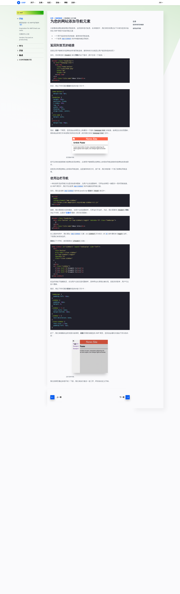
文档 (40, 2)
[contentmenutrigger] (147, 22)
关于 (32, 2)
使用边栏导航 (137, 28)
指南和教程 (58, 18)
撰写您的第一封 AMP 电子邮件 (29, 23)
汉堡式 (68, 213)
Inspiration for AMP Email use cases (29, 29)
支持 (73, 2)
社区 (49, 2)
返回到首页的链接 (138, 24)
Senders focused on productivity (26, 39)
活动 (57, 2)
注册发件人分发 (24, 34)
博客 (66, 2)
